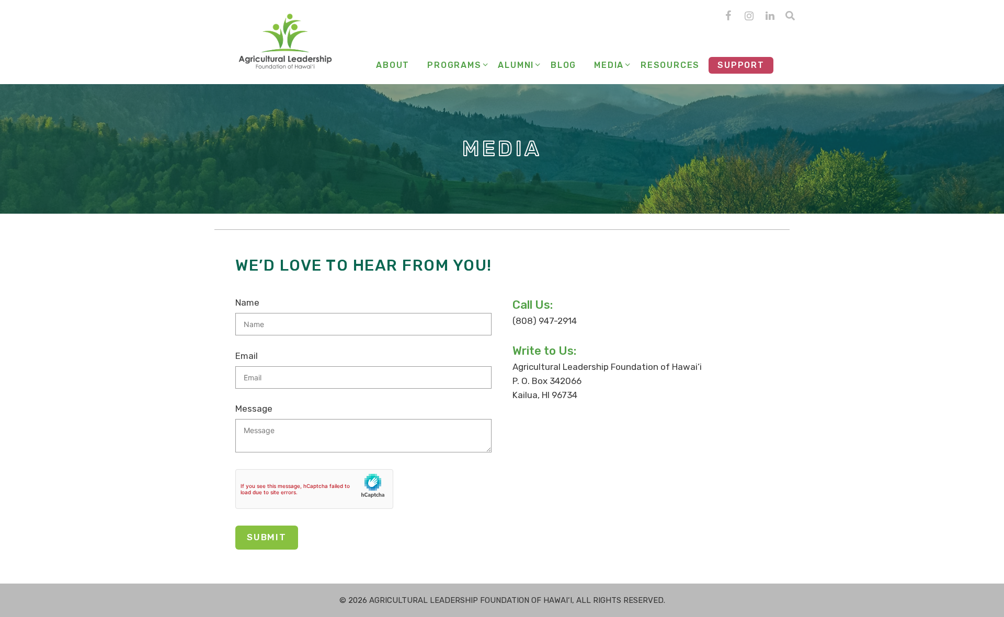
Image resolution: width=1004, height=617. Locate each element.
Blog (563, 65)
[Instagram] (748, 16)
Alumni (516, 65)
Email (246, 356)
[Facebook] (727, 16)
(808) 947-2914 (544, 321)
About (392, 65)
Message (253, 408)
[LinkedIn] (769, 16)
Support (741, 65)
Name (247, 302)
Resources (670, 65)
